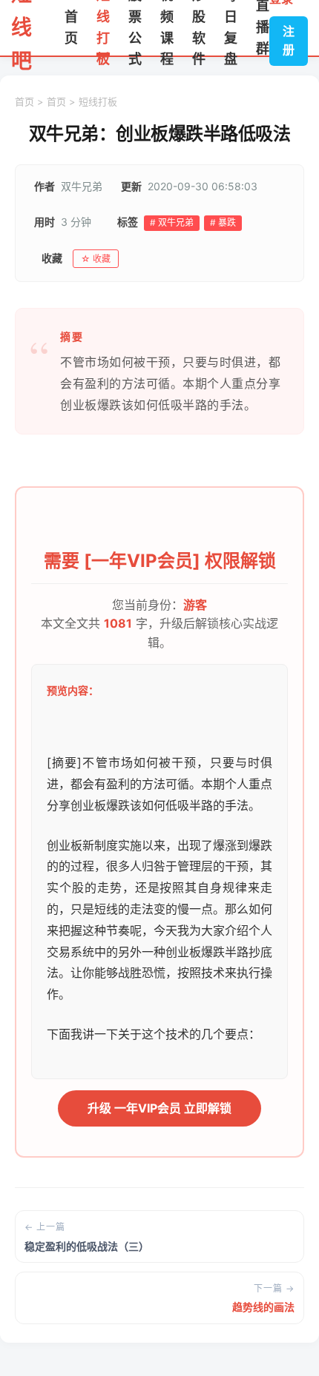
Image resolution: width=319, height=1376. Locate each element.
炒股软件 (198, 28)
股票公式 (135, 28)
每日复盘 (230, 28)
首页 (71, 27)
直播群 (262, 28)
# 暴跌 (223, 222)
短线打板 (103, 28)
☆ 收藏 (96, 258)
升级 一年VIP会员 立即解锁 (159, 1108)
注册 (289, 41)
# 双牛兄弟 (172, 222)
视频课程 (167, 28)
